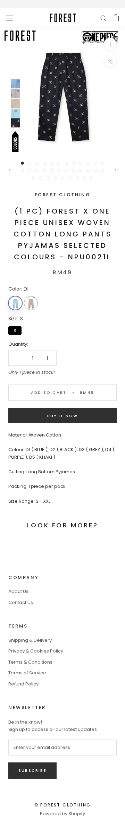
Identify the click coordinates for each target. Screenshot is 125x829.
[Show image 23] (95, 170)
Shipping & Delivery (30, 640)
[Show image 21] (80, 170)
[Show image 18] (58, 170)
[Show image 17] (51, 170)
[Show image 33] (91, 178)
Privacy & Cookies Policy (35, 651)
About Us (18, 591)
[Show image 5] (51, 163)
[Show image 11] (95, 163)
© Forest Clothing (62, 805)
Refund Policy (23, 684)
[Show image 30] (70, 178)
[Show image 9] (80, 163)
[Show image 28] (55, 178)
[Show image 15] (37, 170)
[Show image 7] (66, 163)
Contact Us (20, 602)
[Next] (116, 170)
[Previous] (9, 170)
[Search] (103, 18)
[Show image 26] (40, 178)
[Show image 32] (84, 178)
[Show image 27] (48, 178)
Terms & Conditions (30, 662)
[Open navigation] (9, 17)
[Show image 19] (66, 170)
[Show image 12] (102, 163)
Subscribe (32, 770)
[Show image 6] (58, 163)
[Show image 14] (29, 170)
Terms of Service (27, 673)
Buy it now (62, 415)
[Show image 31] (77, 178)
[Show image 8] (73, 163)
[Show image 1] (22, 163)
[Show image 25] (33, 178)
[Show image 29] (62, 178)
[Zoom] (110, 44)
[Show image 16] (44, 170)
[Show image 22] (88, 170)
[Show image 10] (88, 163)
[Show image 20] (73, 170)
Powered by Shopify (62, 813)
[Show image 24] (102, 170)
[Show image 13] (22, 170)
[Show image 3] (37, 163)
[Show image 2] (29, 163)
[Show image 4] (44, 163)
